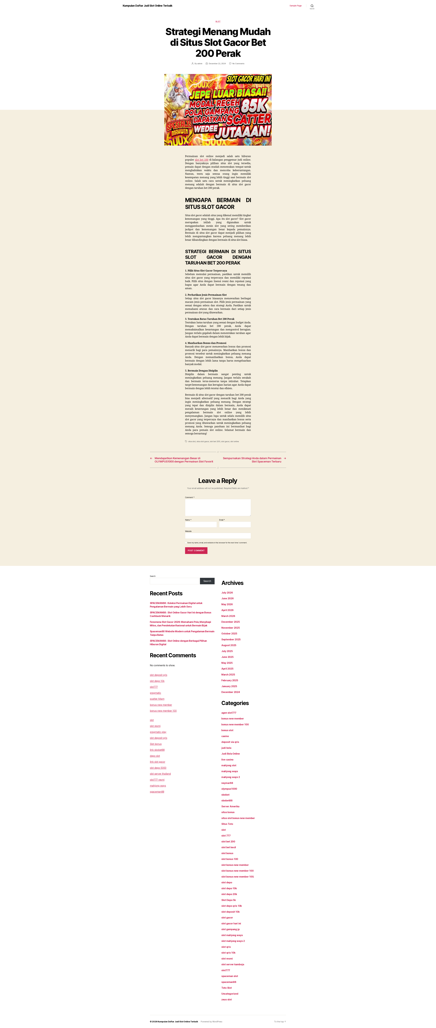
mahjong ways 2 (230, 777)
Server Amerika (230, 806)
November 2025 (230, 627)
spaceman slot (229, 976)
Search (152, 576)
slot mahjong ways (232, 935)
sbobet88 (227, 800)
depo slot (155, 755)
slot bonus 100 (229, 859)
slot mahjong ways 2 (233, 941)
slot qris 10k (228, 952)
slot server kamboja (232, 964)
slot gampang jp (230, 929)
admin (199, 63)
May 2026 (227, 604)
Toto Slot (226, 987)
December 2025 (230, 621)
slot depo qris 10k (231, 905)
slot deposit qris (158, 675)
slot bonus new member (235, 865)
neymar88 (227, 783)
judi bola (226, 747)
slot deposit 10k (230, 911)
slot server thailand (160, 773)
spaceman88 (157, 791)
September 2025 (231, 639)
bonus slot (227, 730)
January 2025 (229, 686)
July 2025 (227, 651)
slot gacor (225, 441)
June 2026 (227, 598)
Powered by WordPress (211, 1021)
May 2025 (227, 662)
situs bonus (228, 812)
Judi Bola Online (230, 753)
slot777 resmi (157, 779)
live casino (227, 759)
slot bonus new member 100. (237, 876)
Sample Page (296, 5)
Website (188, 531)
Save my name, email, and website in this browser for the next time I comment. (217, 543)
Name (188, 520)
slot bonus (227, 853)
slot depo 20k (229, 894)
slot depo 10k (157, 681)
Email (222, 520)
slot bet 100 (201, 159)
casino (225, 736)
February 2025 (229, 680)
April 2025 (227, 668)
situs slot (192, 441)
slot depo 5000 (158, 767)
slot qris (226, 946)
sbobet (225, 794)
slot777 (154, 686)
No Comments (238, 63)
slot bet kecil (228, 847)
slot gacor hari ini (231, 923)
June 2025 (227, 657)
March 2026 (228, 616)
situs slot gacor (203, 441)
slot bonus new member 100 (237, 870)
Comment (189, 497)
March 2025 (228, 674)
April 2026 (227, 610)
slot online (234, 441)
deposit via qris (230, 742)
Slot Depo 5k (228, 900)
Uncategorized (229, 993)
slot (218, 21)
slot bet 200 (215, 441)
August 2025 (228, 645)
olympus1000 (229, 788)
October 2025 (229, 633)
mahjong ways (158, 785)
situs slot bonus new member (238, 818)
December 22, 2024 (217, 63)
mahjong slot (228, 765)
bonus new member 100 (163, 710)
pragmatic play (158, 732)
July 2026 (227, 592)
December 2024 (230, 692)
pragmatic (155, 692)
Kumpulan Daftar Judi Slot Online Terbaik (147, 5)
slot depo (226, 882)
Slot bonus (156, 744)
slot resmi (155, 726)
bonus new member (161, 704)
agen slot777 (228, 712)
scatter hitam (157, 698)
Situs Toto (227, 824)
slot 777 (226, 835)
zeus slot (226, 999)
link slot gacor (157, 761)
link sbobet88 (157, 749)
